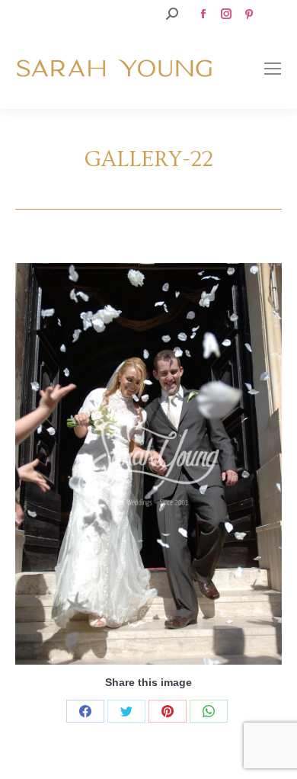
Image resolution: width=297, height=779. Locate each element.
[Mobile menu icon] (272, 68)
